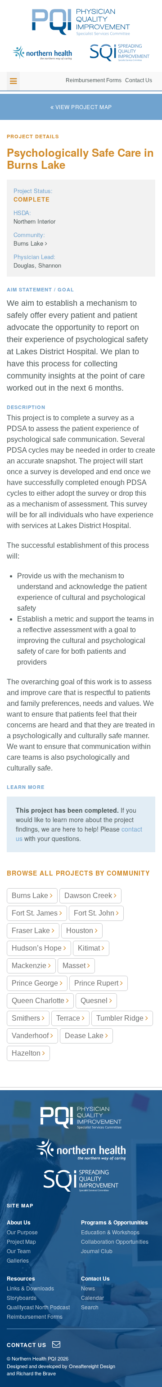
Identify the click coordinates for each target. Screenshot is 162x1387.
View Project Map (83, 106)
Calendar (92, 1297)
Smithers (27, 1018)
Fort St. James (35, 913)
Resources (21, 1278)
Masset (75, 965)
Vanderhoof (31, 1035)
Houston (80, 930)
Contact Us (138, 80)
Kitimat (90, 948)
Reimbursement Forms (94, 80)
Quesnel (95, 1000)
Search (90, 1307)
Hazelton (27, 1053)
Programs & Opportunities (114, 1222)
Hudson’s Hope (37, 948)
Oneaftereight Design (92, 1365)
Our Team (19, 1251)
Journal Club (96, 1251)
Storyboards (21, 1297)
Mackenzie (30, 965)
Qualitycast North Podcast (38, 1307)
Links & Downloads (30, 1288)
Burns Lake (29, 243)
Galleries (18, 1260)
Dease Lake (85, 1035)
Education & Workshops (110, 1232)
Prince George (36, 983)
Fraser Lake (32, 930)
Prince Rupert (97, 983)
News (88, 1288)
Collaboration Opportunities (114, 1241)
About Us (19, 1222)
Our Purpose (22, 1232)
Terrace (69, 1018)
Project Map (21, 1241)
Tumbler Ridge (120, 1018)
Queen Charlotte (39, 1000)
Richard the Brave (36, 1373)
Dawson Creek (89, 895)
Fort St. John (95, 913)
